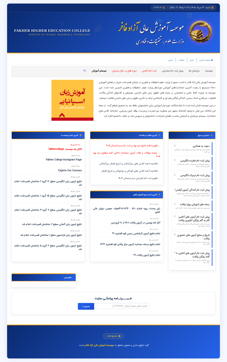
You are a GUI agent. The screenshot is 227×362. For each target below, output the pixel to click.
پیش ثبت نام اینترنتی (172, 71)
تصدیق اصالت (112, 336)
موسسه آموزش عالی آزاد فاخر (99, 345)
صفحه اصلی (205, 60)
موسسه (209, 71)
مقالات (181, 60)
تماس (170, 60)
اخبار (192, 60)
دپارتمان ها (194, 71)
